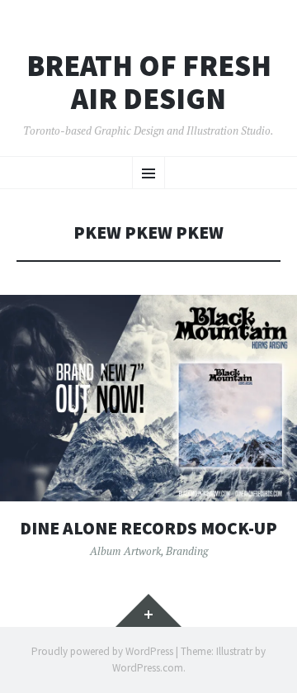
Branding (187, 550)
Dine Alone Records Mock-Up (148, 528)
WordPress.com (147, 668)
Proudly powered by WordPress (102, 651)
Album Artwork (125, 550)
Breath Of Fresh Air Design (148, 82)
